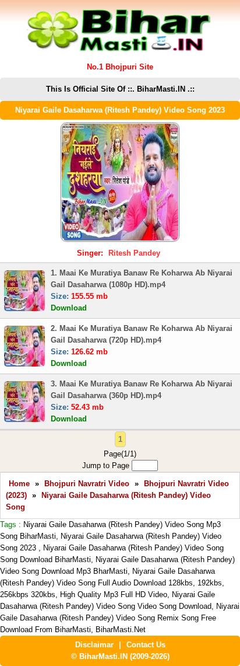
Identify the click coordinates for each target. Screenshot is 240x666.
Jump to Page (107, 465)
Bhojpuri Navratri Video (86, 483)
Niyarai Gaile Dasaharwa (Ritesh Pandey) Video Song (108, 501)
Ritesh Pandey (134, 253)
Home (19, 483)
